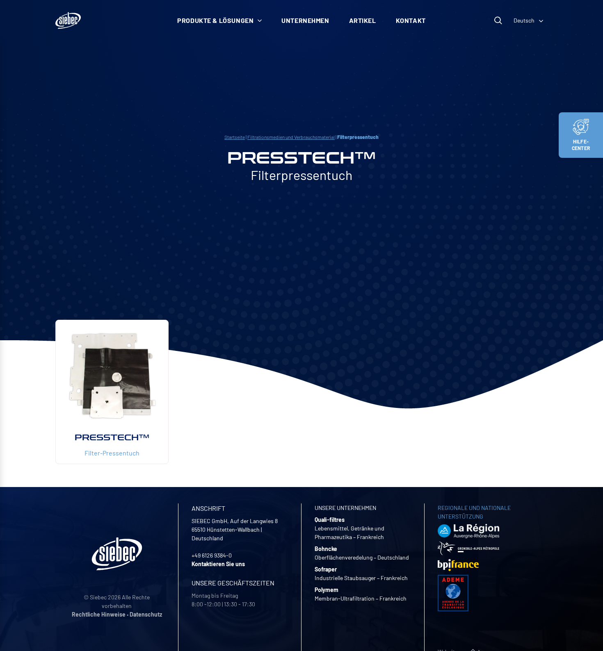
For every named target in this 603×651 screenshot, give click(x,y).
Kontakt (411, 20)
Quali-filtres (330, 519)
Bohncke (326, 548)
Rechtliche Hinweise (99, 614)
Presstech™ (112, 437)
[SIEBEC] (68, 20)
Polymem (326, 589)
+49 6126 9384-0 (212, 555)
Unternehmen (305, 20)
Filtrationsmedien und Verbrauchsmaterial (291, 137)
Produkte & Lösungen (215, 20)
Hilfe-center (581, 145)
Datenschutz (146, 614)
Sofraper (326, 569)
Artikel (362, 20)
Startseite (234, 137)
